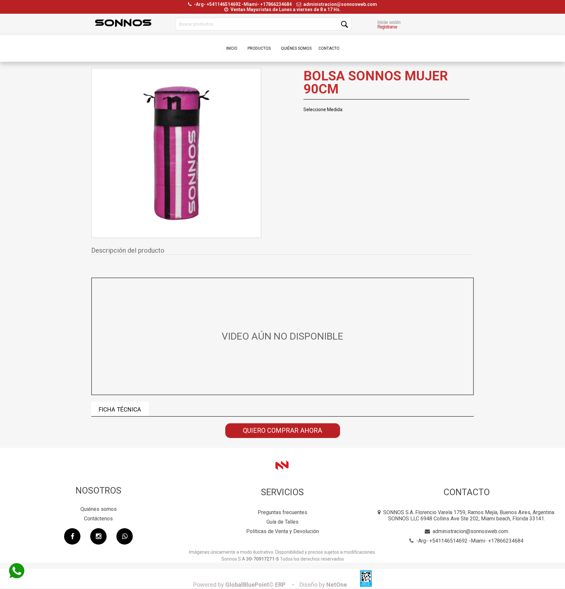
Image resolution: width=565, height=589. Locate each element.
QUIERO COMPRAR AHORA (282, 430)
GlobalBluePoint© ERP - (245, 584)
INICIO (231, 48)
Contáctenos (98, 518)
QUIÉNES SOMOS (296, 48)
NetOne (323, 584)
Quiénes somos (98, 509)
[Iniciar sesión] (389, 25)
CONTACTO (328, 48)
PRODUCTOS (259, 48)
